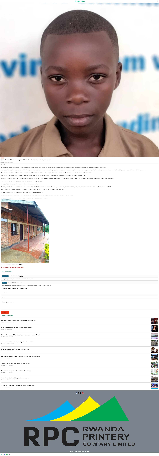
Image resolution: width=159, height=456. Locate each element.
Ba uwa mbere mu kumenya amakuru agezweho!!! (12, 267)
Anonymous (4, 282)
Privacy (75, 451)
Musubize (21, 276)
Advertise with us (81, 451)
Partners (71, 451)
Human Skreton (5, 276)
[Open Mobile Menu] (1, 1)
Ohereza (4, 312)
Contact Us (87, 451)
